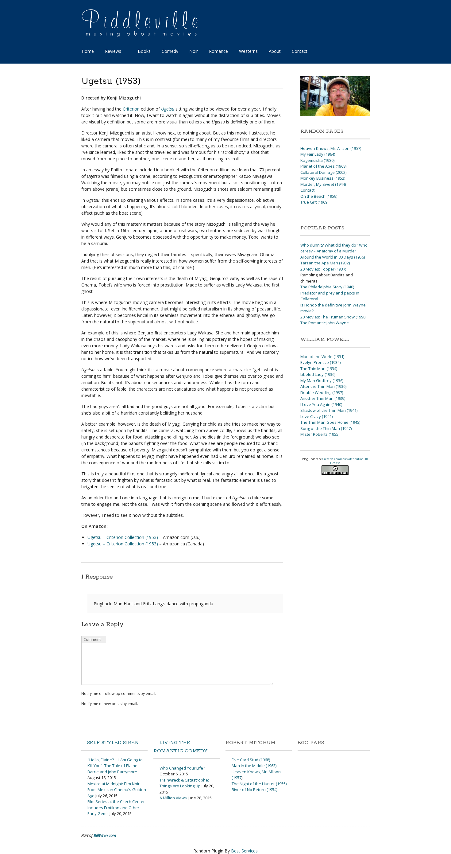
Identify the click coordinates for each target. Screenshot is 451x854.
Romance (218, 51)
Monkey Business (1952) (322, 178)
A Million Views (173, 798)
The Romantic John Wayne (324, 323)
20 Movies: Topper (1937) (323, 269)
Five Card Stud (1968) (251, 759)
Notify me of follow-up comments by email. (118, 693)
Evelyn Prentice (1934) (320, 362)
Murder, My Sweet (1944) (323, 184)
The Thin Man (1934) (318, 368)
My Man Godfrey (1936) (321, 380)
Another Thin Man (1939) (322, 398)
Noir (193, 51)
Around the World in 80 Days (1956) (332, 257)
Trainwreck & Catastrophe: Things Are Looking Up (184, 783)
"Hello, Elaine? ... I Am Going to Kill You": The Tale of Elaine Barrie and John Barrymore (115, 765)
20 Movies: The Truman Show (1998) (333, 317)
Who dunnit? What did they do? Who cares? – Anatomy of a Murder (334, 248)
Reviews (113, 51)
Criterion (131, 109)
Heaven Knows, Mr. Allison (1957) (330, 148)
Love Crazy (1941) (316, 416)
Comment (92, 639)
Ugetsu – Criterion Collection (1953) (122, 537)
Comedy (170, 51)
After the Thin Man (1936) (323, 386)
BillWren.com (105, 835)
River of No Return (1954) (254, 789)
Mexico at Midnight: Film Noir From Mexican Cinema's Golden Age (116, 789)
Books (144, 51)
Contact (299, 51)
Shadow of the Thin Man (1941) (328, 410)
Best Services (244, 851)
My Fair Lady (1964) (317, 154)
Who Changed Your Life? (182, 768)
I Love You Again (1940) (321, 404)
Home (88, 51)
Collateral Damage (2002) (323, 172)
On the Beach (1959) (318, 196)
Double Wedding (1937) (321, 392)
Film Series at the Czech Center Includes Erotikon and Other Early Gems (116, 807)
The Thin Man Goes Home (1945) (330, 422)
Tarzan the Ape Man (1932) (325, 263)
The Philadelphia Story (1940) (327, 287)
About (275, 51)
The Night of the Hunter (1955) (259, 783)
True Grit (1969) (314, 202)
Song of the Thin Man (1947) (326, 428)
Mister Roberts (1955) (319, 434)
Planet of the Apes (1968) (323, 166)
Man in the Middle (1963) (254, 765)
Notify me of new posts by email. (109, 703)
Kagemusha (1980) (317, 160)
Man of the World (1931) (322, 356)
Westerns (248, 51)
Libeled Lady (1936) (317, 374)
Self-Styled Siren (113, 742)
